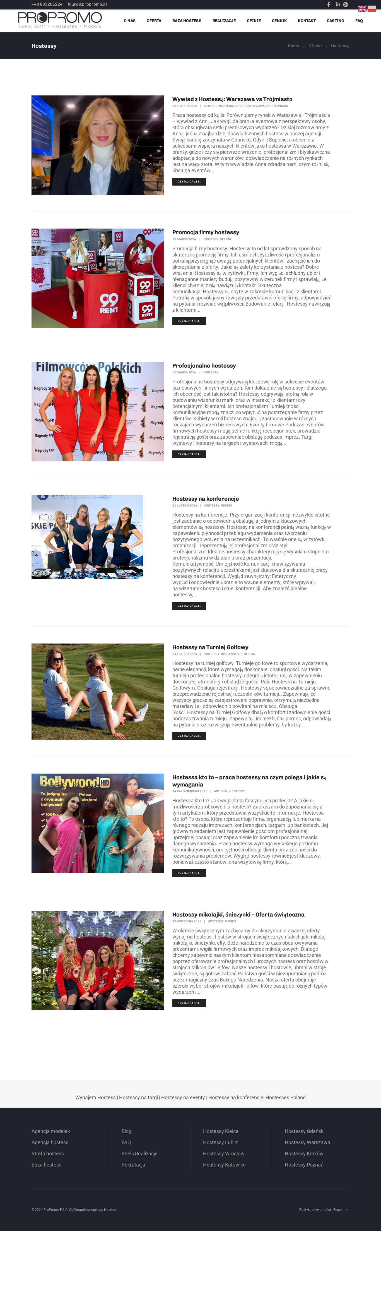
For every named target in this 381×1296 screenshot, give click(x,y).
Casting (335, 20)
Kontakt (306, 20)
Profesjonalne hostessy (204, 365)
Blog (126, 1131)
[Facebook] (329, 4)
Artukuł (211, 106)
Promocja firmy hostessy (205, 232)
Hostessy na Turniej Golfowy (210, 647)
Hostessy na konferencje (205, 498)
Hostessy (227, 106)
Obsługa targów (250, 106)
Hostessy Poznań (304, 1165)
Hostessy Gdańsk (304, 1131)
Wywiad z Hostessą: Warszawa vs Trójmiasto (232, 99)
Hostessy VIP (231, 654)
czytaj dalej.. (189, 181)
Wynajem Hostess (95, 1097)
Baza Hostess (186, 20)
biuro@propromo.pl (87, 4)
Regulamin (341, 1210)
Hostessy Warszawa (307, 1142)
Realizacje (224, 20)
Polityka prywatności (315, 1210)
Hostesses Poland (286, 1097)
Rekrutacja (133, 1165)
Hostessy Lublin (220, 1142)
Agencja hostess (50, 1142)
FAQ (359, 20)
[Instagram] (333, 4)
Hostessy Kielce (220, 1131)
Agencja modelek (51, 1131)
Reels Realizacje (140, 1153)
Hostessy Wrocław (224, 1153)
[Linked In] (338, 4)
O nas (130, 20)
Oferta (154, 20)
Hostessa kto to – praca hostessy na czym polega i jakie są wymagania (249, 781)
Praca (283, 106)
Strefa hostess (48, 1153)
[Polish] (372, 8)
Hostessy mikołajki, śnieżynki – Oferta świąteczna (238, 914)
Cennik (279, 20)
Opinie (254, 20)
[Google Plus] (345, 4)
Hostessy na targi (138, 1097)
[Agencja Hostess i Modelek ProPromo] (60, 20)
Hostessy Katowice (224, 1165)
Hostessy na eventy (183, 1097)
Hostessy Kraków (304, 1153)
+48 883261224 (47, 4)
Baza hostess (46, 1165)
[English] (362, 8)
